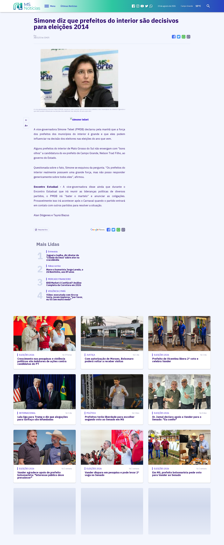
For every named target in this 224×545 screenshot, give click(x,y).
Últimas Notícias (69, 6)
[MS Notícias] (26, 7)
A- (26, 120)
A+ (26, 125)
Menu (52, 6)
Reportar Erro (43, 230)
